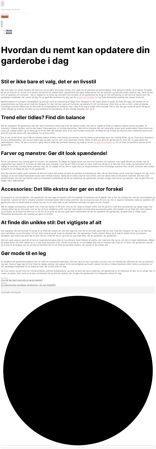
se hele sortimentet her (87, 97)
